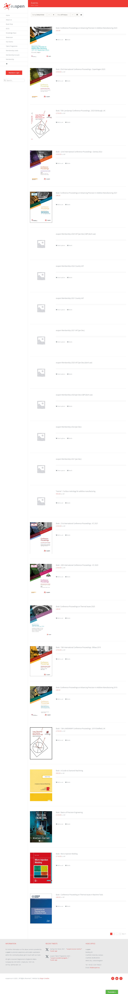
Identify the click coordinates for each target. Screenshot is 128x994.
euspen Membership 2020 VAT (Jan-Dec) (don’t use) (74, 363)
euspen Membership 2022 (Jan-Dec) (68, 427)
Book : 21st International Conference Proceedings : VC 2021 (77, 523)
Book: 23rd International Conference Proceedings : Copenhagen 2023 (80, 69)
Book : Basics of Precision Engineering (69, 812)
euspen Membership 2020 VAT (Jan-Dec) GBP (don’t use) (76, 234)
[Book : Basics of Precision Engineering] (41, 826)
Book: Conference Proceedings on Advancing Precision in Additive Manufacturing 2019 (86, 687)
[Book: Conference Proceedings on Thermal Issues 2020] (41, 620)
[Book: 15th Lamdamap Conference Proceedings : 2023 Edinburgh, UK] (41, 124)
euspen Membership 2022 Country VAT (70, 266)
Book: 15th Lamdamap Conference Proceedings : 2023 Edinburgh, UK (80, 111)
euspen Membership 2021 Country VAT (70, 298)
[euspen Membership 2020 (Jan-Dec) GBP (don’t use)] (41, 405)
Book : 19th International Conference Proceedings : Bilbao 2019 (78, 647)
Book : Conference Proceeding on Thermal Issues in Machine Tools (79, 895)
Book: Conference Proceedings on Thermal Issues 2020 (75, 606)
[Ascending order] (54, 15)
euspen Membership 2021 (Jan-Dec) (68, 459)
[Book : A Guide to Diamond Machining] (41, 785)
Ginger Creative (44, 978)
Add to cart (60, 39)
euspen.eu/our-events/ (74, 949)
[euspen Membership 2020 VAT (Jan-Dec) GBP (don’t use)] (41, 244)
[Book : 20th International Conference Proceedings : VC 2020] (41, 579)
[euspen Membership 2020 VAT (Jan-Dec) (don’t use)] (41, 372)
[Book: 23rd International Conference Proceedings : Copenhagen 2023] (41, 83)
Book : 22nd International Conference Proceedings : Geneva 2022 (79, 152)
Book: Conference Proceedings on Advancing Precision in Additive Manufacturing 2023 (86, 28)
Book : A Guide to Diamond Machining (69, 771)
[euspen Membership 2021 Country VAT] (41, 308)
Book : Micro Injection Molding (67, 854)
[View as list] (81, 15)
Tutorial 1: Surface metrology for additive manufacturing (75, 491)
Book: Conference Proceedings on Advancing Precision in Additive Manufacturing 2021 (86, 193)
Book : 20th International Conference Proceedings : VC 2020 (77, 565)
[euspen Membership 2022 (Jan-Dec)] (41, 437)
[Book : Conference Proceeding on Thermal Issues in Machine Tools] (41, 908)
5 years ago (53, 951)
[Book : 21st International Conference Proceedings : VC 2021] (41, 538)
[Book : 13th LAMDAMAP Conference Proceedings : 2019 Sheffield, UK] (41, 743)
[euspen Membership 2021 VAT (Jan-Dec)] (41, 340)
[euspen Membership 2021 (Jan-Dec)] (41, 469)
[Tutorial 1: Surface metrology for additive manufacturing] (41, 501)
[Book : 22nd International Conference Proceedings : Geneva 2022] (41, 166)
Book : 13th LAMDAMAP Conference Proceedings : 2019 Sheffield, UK (80, 728)
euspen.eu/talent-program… (59, 958)
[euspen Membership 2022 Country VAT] (41, 276)
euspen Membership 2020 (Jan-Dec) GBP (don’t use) (74, 395)
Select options (61, 245)
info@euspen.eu (95, 968)
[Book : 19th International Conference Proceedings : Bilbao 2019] (41, 661)
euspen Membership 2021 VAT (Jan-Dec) (70, 330)
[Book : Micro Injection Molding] (41, 868)
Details (68, 39)
